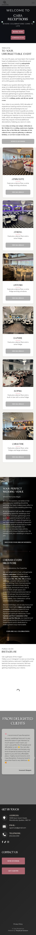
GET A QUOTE (13, 871)
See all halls (18, 192)
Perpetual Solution (22, 930)
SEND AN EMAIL (13, 861)
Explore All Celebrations (18, 631)
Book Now (18, 32)
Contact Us (18, 37)
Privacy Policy (18, 924)
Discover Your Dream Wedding (18, 542)
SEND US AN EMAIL (18, 141)
